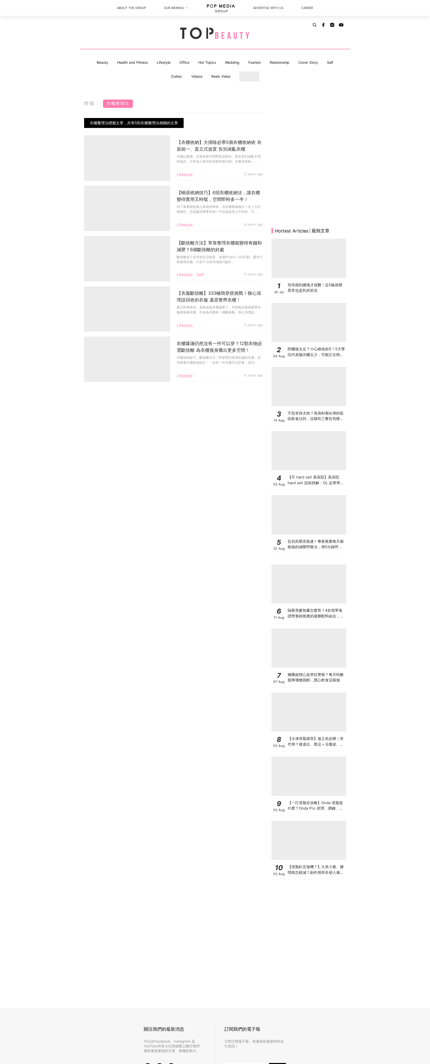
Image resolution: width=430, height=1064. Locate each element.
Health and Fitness (132, 62)
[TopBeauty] (215, 33)
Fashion (254, 62)
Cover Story (308, 62)
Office (184, 62)
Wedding (232, 62)
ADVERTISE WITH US (268, 8)
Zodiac (176, 76)
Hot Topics (207, 62)
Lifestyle (163, 62)
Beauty (102, 62)
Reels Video (220, 76)
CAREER (307, 8)
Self (330, 62)
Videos (196, 76)
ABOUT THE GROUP (131, 8)
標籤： (92, 103)
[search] (314, 25)
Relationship (279, 62)
